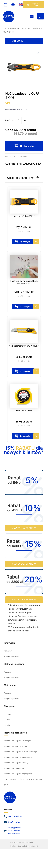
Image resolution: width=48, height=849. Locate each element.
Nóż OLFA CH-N (24, 410)
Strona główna (9, 28)
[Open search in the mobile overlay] (40, 16)
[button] (32, 16)
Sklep (21, 28)
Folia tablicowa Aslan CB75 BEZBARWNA (24, 282)
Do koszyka (27, 145)
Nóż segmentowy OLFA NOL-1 (24, 345)
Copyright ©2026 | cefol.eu (21, 842)
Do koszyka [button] (25, 242)
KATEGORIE (17, 40)
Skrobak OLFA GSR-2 (24, 216)
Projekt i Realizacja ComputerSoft (24, 846)
